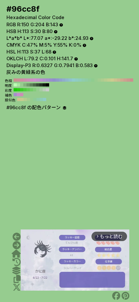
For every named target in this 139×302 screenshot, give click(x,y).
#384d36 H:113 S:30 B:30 (37, 85)
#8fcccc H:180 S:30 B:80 (73, 80)
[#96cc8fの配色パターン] (16, 270)
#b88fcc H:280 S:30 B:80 (41, 80)
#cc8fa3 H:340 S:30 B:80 (21, 80)
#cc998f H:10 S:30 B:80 (128, 80)
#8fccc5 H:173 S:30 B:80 (44, 99)
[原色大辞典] (16, 254)
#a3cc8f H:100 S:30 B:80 (99, 80)
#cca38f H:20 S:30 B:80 (125, 80)
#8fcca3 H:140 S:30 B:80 (86, 80)
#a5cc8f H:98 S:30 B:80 (28, 99)
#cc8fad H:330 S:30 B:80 (25, 80)
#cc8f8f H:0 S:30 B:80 (131, 80)
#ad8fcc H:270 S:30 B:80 (44, 80)
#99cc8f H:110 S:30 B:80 (96, 80)
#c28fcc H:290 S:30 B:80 (37, 80)
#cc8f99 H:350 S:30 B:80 (18, 80)
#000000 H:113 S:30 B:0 (47, 85)
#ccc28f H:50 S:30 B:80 (115, 80)
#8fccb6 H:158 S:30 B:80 (41, 99)
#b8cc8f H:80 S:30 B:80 (105, 80)
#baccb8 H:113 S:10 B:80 (44, 89)
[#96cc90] (17, 245)
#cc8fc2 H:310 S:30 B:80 (31, 80)
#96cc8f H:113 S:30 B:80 (21, 85)
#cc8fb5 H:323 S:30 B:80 (21, 94)
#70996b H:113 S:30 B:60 (28, 85)
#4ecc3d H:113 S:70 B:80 (25, 89)
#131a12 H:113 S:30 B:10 (44, 85)
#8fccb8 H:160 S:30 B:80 (79, 80)
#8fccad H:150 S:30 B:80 (83, 80)
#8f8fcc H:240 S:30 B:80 (54, 80)
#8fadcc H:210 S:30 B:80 (63, 80)
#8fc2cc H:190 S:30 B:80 (70, 80)
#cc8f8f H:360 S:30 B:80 (15, 80)
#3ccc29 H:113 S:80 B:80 (21, 89)
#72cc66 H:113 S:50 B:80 (31, 89)
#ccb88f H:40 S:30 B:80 (118, 80)
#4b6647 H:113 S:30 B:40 (34, 85)
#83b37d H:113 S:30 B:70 (25, 85)
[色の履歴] (17, 262)
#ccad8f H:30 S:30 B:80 (121, 80)
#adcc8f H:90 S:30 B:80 (102, 80)
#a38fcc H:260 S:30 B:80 (47, 80)
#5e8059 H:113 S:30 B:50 (31, 85)
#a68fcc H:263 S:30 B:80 (15, 94)
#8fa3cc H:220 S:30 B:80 (60, 80)
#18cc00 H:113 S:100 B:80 (15, 89)
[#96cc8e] (17, 237)
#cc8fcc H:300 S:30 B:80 (34, 80)
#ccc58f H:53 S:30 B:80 (18, 99)
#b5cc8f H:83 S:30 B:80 (25, 99)
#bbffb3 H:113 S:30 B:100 (15, 85)
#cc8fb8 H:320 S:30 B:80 (28, 80)
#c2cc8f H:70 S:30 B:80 (109, 80)
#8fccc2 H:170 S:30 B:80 (76, 80)
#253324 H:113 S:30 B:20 (41, 85)
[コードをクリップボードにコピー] (17, 279)
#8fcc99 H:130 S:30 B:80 (89, 80)
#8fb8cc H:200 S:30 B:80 (67, 80)
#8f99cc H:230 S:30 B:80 (57, 80)
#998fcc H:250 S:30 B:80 (50, 80)
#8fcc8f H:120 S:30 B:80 (92, 80)
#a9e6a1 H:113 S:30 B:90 (18, 85)
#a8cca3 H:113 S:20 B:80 (41, 89)
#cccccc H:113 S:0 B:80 (47, 89)
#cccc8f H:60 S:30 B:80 (112, 80)
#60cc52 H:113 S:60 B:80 (28, 89)
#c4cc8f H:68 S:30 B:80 (22, 99)
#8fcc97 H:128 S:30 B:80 (35, 99)
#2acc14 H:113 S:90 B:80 (18, 89)
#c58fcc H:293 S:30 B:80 (18, 94)
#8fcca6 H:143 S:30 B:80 (38, 99)
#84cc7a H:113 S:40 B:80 (34, 89)
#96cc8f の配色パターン (34, 107)
